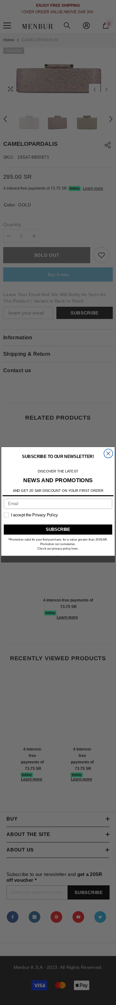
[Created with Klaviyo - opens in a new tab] (58, 557)
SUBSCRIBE (58, 529)
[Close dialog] (108, 453)
